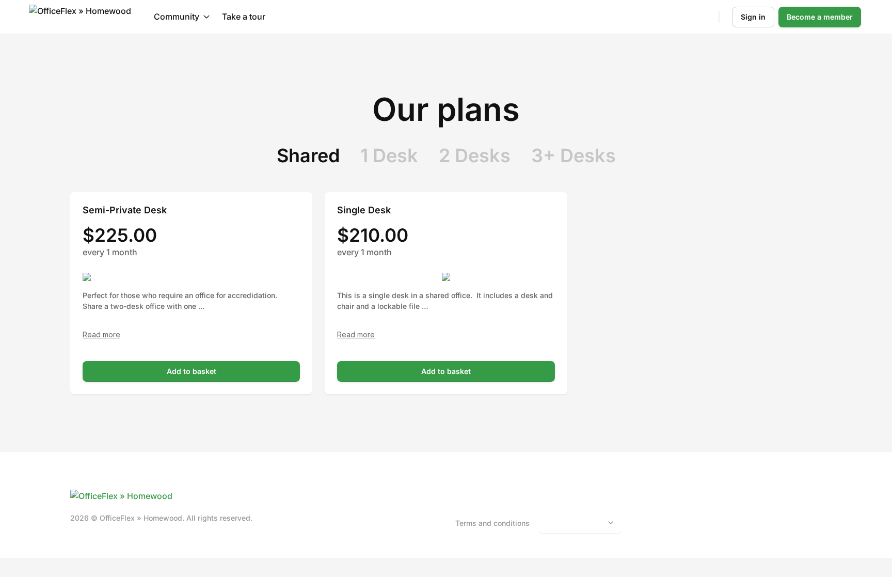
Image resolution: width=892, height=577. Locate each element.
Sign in (753, 16)
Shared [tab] (308, 155)
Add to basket (191, 371)
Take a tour (243, 16)
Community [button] (176, 16)
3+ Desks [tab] (573, 155)
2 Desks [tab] (475, 155)
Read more (101, 334)
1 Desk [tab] (389, 155)
